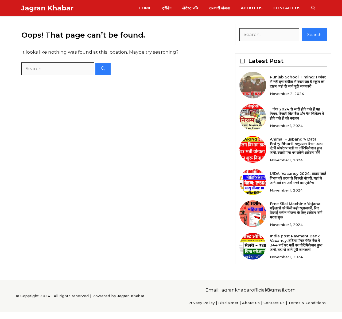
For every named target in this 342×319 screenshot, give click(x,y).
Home (145, 7)
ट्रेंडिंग (167, 7)
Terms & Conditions (307, 303)
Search (314, 34)
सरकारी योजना (219, 7)
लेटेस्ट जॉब (190, 7)
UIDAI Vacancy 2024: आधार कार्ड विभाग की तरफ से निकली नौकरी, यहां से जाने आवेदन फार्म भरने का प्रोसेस (298, 178)
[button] (313, 8)
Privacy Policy (201, 303)
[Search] (103, 69)
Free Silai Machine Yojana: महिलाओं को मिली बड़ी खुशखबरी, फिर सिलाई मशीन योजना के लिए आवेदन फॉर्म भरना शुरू (296, 210)
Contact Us (287, 7)
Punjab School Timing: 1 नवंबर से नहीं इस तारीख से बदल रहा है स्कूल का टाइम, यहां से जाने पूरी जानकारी (298, 82)
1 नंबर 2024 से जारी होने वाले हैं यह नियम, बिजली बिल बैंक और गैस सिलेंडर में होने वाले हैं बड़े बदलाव (297, 114)
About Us (252, 7)
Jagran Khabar (47, 8)
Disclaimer (228, 303)
